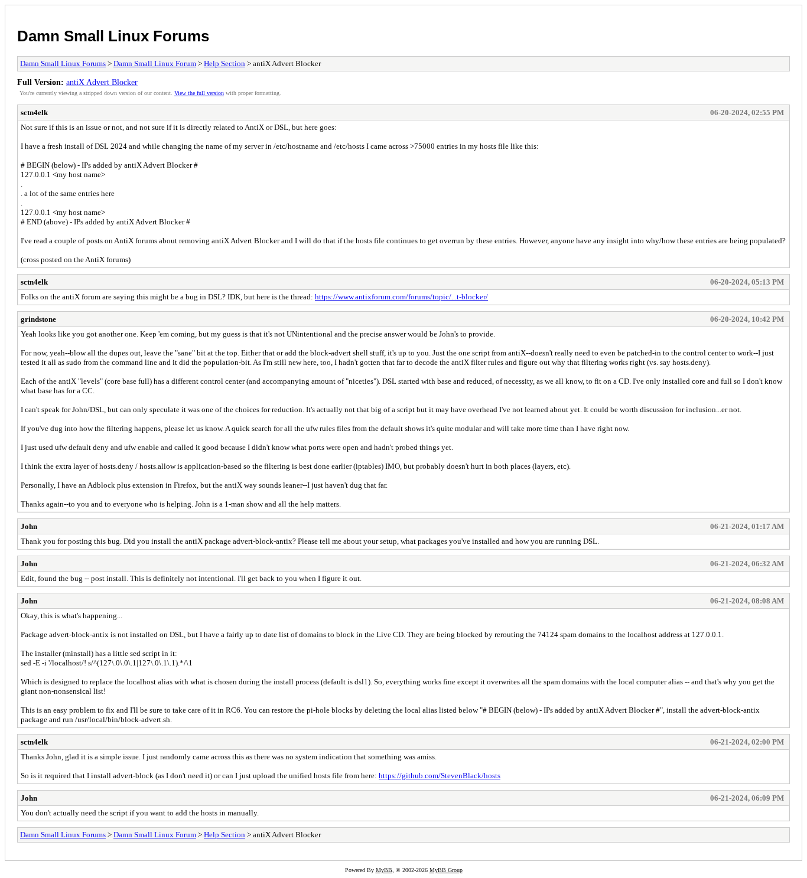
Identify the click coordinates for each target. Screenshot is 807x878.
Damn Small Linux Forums (113, 36)
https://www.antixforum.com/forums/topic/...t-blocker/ (401, 296)
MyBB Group (446, 870)
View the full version (199, 93)
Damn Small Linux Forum (154, 63)
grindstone (38, 319)
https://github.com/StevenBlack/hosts (439, 775)
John (29, 526)
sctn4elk (34, 112)
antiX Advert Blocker (102, 82)
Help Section (224, 63)
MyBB (384, 870)
